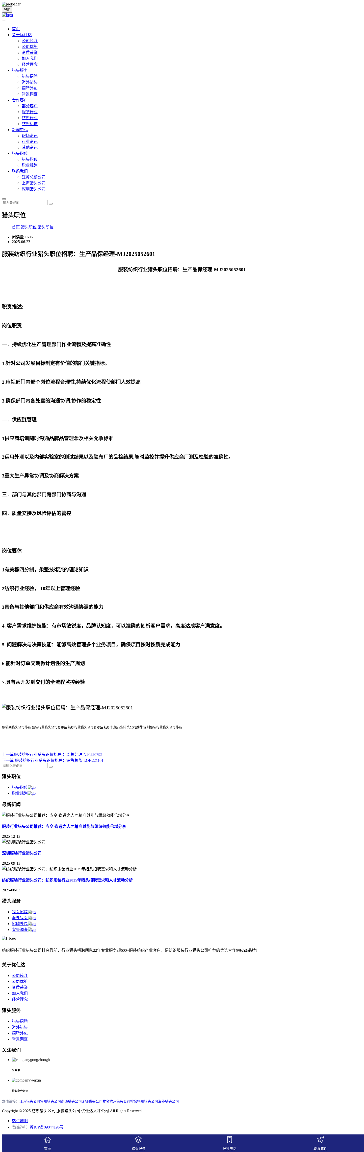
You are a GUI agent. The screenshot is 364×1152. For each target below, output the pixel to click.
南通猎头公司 (71, 1101)
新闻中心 (20, 130)
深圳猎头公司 (34, 189)
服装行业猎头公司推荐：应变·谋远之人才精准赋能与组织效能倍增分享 (64, 826)
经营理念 (30, 64)
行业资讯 (30, 141)
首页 (16, 29)
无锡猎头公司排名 (95, 1101)
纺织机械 (30, 124)
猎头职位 (20, 153)
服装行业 (30, 112)
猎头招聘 (30, 76)
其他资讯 (30, 147)
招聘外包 (30, 88)
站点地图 (20, 1121)
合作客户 (20, 100)
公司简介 (30, 41)
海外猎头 (30, 82)
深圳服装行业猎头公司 (22, 853)
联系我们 (20, 171)
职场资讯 (30, 136)
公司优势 (30, 47)
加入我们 (30, 58)
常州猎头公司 (50, 1101)
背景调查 (30, 94)
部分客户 (30, 106)
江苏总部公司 (34, 177)
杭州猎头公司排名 (123, 1101)
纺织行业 (30, 118)
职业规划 (30, 165)
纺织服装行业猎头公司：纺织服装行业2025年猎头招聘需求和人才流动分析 (67, 880)
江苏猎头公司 (29, 1101)
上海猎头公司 (34, 183)
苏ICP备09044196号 (47, 1127)
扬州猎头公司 (147, 1101)
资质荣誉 (30, 52)
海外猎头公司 (168, 1101)
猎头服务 (20, 70)
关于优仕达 (22, 35)
